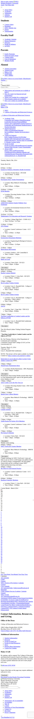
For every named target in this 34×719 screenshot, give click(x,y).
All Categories (5, 588)
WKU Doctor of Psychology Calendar (12, 583)
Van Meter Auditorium (15, 605)
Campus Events (16, 598)
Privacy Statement (10, 712)
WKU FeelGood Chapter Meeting (11, 446)
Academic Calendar (10, 39)
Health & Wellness (10, 44)
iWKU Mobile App (10, 28)
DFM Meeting (5, 191)
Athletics (7, 15)
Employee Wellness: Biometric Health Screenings (15, 169)
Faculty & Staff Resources (12, 643)
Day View (4, 574)
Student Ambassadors (11, 638)
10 (1, 527)
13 (1, 532)
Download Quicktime (23, 677)
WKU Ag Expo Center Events (14, 600)
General (3, 581)
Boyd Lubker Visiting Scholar (10, 283)
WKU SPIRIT (9, 75)
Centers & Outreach (10, 135)
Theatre (6, 605)
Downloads (4, 675)
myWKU (7, 46)
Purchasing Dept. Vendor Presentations (12, 179)
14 (1, 534)
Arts (27, 598)
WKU (6, 110)
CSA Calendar (5, 586)
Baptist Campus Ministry (8, 273)
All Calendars (5, 578)
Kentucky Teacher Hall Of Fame (20, 140)
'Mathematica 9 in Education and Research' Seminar (16, 216)
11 (1, 529)
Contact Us (8, 709)
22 (1, 547)
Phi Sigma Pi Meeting (7, 433)
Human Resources (10, 41)
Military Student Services (17, 132)
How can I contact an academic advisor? (17, 100)
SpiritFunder (8, 74)
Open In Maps (5, 631)
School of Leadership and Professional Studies (18, 124)
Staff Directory (26, 631)
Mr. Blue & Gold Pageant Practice (11, 468)
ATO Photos (4, 226)
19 (1, 542)
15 (1, 535)
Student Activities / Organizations (15, 603)
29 (1, 559)
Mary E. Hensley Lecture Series (19, 141)
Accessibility (8, 702)
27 (1, 556)
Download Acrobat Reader (9, 677)
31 (1, 562)
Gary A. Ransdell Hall (19, 155)
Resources (23, 145)
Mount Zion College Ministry (9, 394)
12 (1, 530)
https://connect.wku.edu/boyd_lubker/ (19, 355)
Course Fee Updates (11, 648)
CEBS (3, 579)
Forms (18, 145)
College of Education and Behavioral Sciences (18, 112)
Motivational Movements (8, 249)
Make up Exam (5, 259)
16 (1, 537)
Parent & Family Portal (11, 55)
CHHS (9, 598)
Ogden (11, 596)
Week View (10, 574)
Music (13, 601)
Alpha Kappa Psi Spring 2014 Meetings (13, 421)
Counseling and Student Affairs (14, 120)
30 (1, 561)
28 (1, 557)
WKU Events (5, 594)
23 (1, 549)
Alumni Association (10, 68)
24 (1, 551)
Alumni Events (9, 70)
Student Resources (10, 128)
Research (10, 152)
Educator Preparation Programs (19, 154)
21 (1, 546)
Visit (6, 5)
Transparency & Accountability (14, 700)
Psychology (22, 123)
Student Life (8, 16)
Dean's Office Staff (10, 150)
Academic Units (9, 118)
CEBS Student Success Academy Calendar (13, 591)
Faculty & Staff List (10, 145)
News (15, 152)
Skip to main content (7, 1)
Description (5, 267)
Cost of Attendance (10, 59)
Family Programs (10, 54)
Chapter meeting (6, 409)
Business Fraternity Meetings (9, 480)
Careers (7, 706)
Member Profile (9, 60)
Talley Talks (13, 588)
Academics (8, 11)
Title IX (7, 704)
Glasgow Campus (17, 606)
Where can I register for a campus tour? (16, 97)
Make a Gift (8, 72)
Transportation (9, 31)
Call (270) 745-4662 (16, 631)
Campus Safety (9, 24)
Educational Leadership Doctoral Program (17, 121)
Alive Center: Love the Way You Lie (12, 382)
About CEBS (9, 149)
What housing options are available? (15, 99)
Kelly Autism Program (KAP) (13, 137)
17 (1, 539)
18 (1, 540)
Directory (7, 42)
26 (1, 554)
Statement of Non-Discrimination (14, 707)
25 (1, 552)
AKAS (3, 306)
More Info (11, 5)
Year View (24, 574)
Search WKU (5, 85)
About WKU (8, 10)
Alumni (23, 598)
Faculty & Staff (9, 144)
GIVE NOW (11, 665)
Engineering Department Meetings (11, 238)
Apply (3, 5)
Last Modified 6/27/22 (7, 717)
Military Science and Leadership (16, 122)
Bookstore (8, 26)
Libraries (8, 601)
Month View (17, 574)
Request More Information (12, 646)
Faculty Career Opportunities (22, 147)
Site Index (8, 711)
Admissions (8, 13)
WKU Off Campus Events (14, 608)
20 (1, 544)
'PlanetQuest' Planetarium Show (10, 365)
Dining (7, 29)
